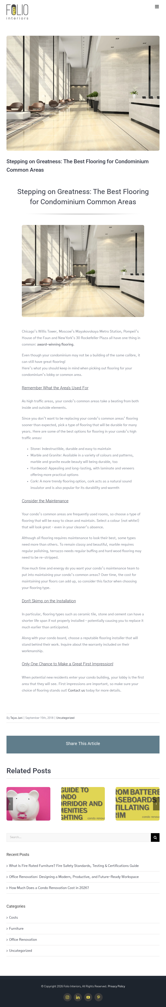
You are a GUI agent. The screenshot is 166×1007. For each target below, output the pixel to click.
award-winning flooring (55, 344)
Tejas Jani (16, 718)
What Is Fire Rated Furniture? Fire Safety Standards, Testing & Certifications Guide (74, 866)
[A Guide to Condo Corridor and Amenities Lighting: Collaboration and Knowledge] (83, 804)
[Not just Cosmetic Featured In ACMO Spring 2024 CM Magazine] (28, 804)
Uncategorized (65, 718)
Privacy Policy (116, 986)
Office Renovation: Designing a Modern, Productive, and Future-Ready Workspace (74, 877)
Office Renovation (23, 939)
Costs (13, 917)
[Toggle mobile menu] (157, 6)
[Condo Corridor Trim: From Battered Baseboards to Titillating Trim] (138, 804)
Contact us (76, 690)
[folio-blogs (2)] (83, 226)
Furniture (16, 928)
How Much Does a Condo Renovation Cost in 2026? (49, 888)
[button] (9, 803)
